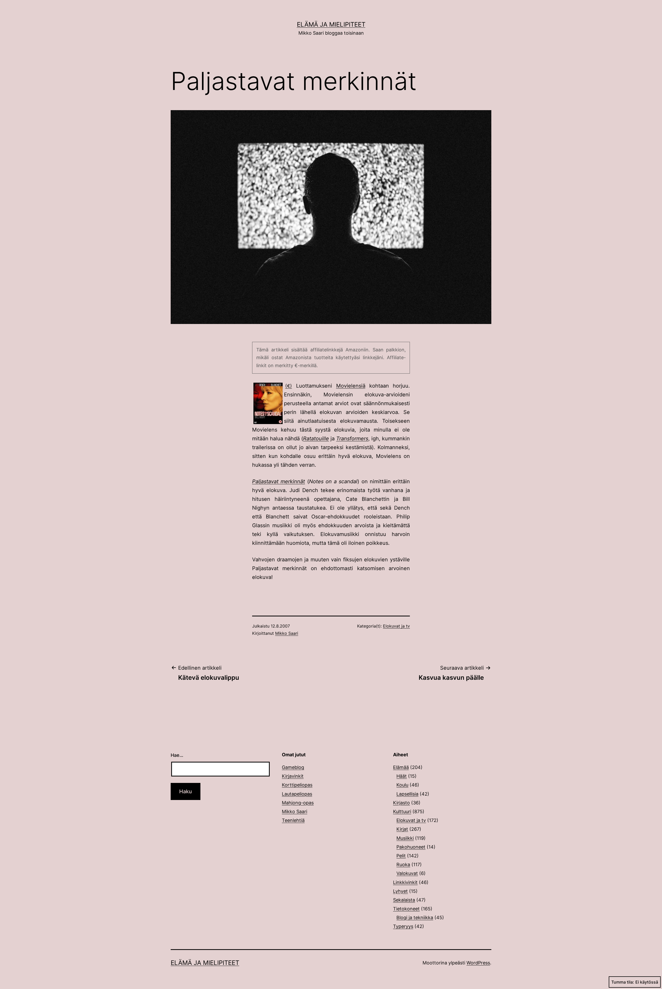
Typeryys (403, 926)
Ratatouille (316, 438)
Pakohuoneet (410, 847)
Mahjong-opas (298, 802)
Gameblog (293, 767)
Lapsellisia (407, 794)
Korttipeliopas (297, 785)
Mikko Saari (286, 633)
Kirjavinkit (293, 776)
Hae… (177, 755)
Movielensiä (350, 386)
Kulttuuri (402, 811)
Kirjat (402, 829)
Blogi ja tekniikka (414, 917)
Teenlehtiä (293, 820)
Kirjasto (401, 802)
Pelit (401, 855)
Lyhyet (400, 891)
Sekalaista (404, 900)
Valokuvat (407, 873)
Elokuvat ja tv (396, 626)
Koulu (402, 785)
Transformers (352, 438)
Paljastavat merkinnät (278, 481)
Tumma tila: (622, 982)
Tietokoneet (406, 908)
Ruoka (403, 864)
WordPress (478, 962)
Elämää (401, 767)
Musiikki (405, 838)
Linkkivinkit (405, 882)
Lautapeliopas (297, 794)
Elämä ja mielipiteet (331, 24)
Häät (401, 776)
